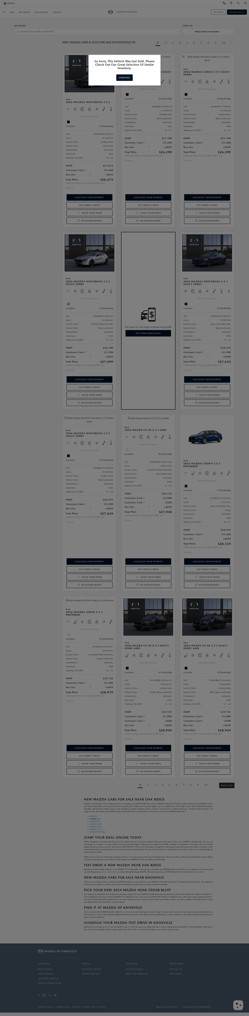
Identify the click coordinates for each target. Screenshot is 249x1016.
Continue (124, 78)
